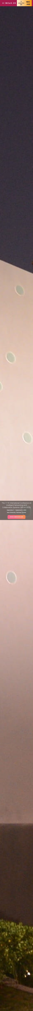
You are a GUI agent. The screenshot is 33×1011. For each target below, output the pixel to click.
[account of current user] (3, 3)
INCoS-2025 (10, 3)
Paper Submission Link (16, 517)
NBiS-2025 (28, 3)
